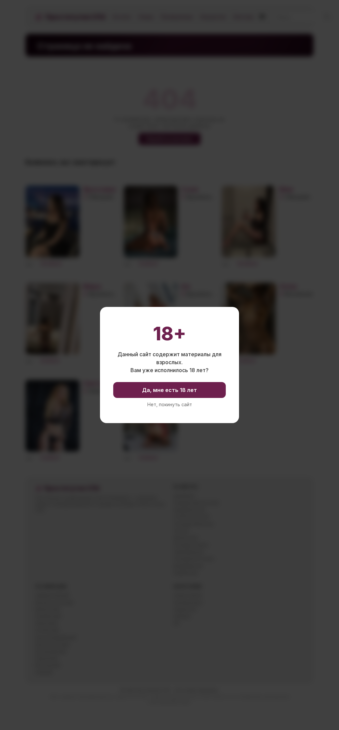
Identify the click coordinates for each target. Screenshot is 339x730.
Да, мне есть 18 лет (169, 390)
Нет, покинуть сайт (169, 404)
